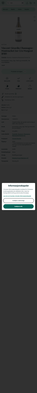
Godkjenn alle (18, 206)
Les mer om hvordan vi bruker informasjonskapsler (17, 196)
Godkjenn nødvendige (18, 200)
